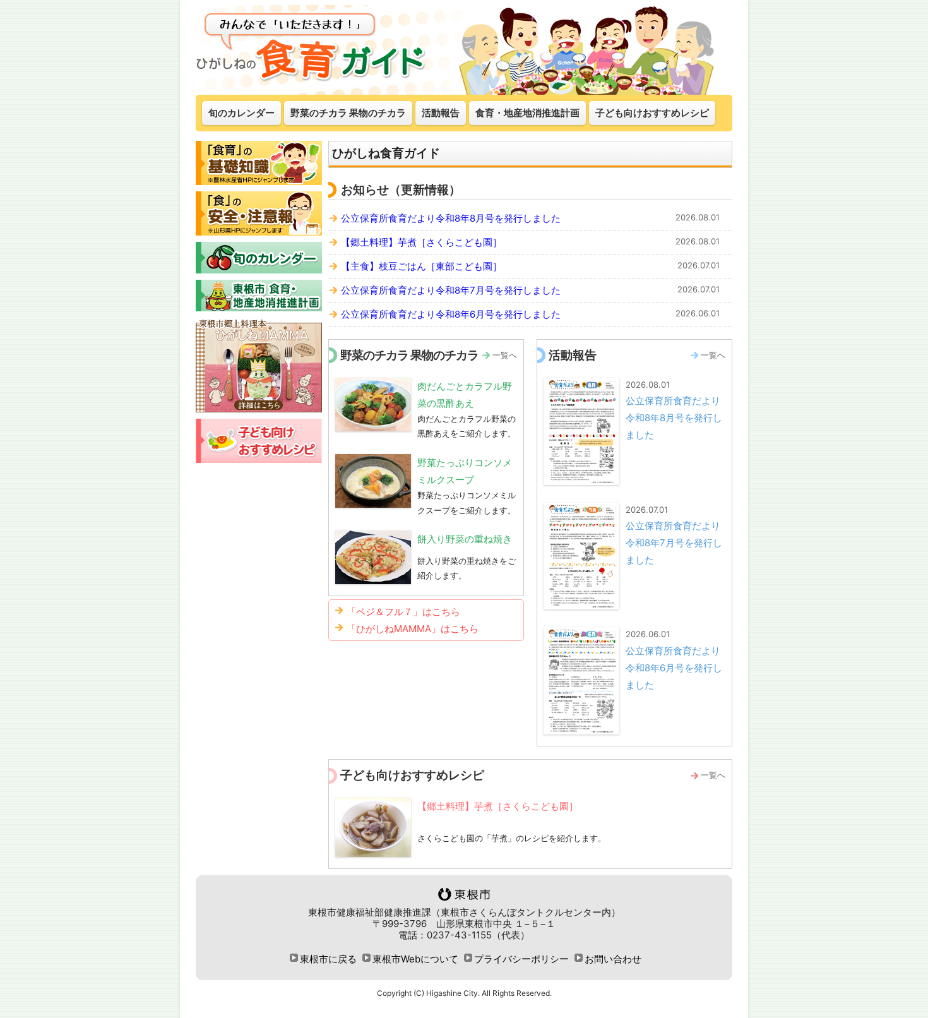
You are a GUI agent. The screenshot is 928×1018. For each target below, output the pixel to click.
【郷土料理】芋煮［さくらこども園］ (421, 242)
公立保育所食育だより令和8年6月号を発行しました (451, 314)
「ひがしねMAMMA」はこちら (413, 629)
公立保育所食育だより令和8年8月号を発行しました (451, 218)
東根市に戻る (328, 959)
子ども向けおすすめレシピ (652, 113)
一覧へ (504, 355)
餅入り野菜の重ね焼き (464, 539)
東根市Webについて (415, 959)
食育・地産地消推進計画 (527, 113)
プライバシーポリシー (521, 959)
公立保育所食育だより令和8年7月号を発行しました (451, 290)
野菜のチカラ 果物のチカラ (348, 113)
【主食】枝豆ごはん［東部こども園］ (421, 266)
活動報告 (441, 113)
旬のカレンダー (241, 113)
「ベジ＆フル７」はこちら (403, 612)
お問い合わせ (613, 959)
